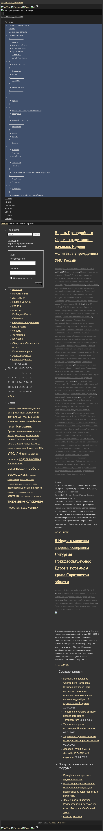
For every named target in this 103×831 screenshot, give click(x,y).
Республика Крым (90, 403)
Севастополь (60, 438)
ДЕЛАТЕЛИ (18, 297)
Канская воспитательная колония (77, 317)
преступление (23, 484)
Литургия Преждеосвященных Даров (71, 597)
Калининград (89, 310)
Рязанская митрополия (83, 413)
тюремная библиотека (76, 461)
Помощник (69, 381)
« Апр (11, 396)
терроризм (37, 496)
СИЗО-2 (72, 442)
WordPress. (61, 823)
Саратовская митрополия (66, 419)
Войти (38, 284)
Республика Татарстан (64, 410)
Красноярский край (75, 329)
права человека (27, 479)
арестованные (85, 275)
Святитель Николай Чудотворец (83, 429)
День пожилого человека (74, 285)
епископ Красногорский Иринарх (69, 291)
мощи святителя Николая (73, 339)
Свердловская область (65, 422)
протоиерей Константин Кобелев (69, 269)
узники (82, 464)
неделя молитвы (30, 459)
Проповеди (27, 431)
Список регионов (72, 816)
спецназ (93, 445)
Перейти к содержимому (12, 2)
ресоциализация (26, 492)
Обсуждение (19, 326)
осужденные (60, 358)
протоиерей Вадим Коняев (77, 603)
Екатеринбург (60, 288)
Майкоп (85, 333)
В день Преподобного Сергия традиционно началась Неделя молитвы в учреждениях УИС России (76, 246)
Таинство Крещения (73, 448)
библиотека (60, 278)
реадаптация (13, 492)
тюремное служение (25, 501)
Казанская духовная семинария (69, 310)
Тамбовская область (86, 451)
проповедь (33, 484)
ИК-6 (57, 307)
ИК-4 (86, 304)
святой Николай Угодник (65, 432)
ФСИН (24, 454)
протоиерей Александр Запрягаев (81, 387)
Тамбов (86, 448)
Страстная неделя (20, 448)
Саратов (91, 416)
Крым (86, 329)
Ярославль (77, 471)
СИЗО (57, 442)
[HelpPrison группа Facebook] (16, 7)
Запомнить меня (22, 278)
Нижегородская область (77, 345)
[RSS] (37, 7)
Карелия (58, 320)
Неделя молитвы (71, 272)
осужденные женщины (77, 358)
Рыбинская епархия (63, 413)
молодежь (91, 336)
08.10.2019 (89, 269)
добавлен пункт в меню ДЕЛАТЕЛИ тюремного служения (76, 753)
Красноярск (73, 326)
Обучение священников (25, 322)
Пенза (78, 362)
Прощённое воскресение (77, 775)
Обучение (17, 318)
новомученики (15, 463)
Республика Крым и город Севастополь (72, 406)
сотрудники (14, 496)
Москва (58, 339)
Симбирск (81, 442)
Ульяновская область (64, 467)
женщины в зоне (71, 297)
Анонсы (16, 310)
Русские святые (82, 410)
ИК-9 (67, 307)
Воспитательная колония (66, 281)
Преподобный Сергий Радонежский (82, 384)
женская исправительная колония (77, 294)
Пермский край (85, 374)
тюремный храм (71, 464)
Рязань (75, 416)
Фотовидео (18, 335)
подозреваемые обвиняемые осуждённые (73, 378)
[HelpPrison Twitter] (26, 7)
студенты (59, 448)
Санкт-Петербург (23, 444)
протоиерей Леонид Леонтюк (83, 394)
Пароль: (14, 268)
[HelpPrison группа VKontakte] (33, 7)
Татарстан (59, 455)
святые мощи (83, 432)
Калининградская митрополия (68, 313)
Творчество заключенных (66, 458)
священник (59, 435)
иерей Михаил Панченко (76, 301)
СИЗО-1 (64, 442)
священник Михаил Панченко (78, 435)
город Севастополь (86, 281)
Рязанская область (63, 416)
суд (22, 496)
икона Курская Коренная (81, 307)
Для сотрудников (21, 355)
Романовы (37, 431)
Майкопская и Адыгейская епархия (70, 336)
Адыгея (75, 275)
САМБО (83, 416)
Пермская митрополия (80, 371)
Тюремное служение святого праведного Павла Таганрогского (79, 715)
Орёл (95, 352)
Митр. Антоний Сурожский (24, 421)
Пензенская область (63, 368)
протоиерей (60, 387)
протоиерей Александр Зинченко (69, 390)
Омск (66, 349)
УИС (41, 448)
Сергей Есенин (86, 438)
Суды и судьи (32, 448)
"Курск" (68, 275)
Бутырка (69, 278)
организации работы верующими (77, 352)
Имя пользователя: (18, 256)
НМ (64, 600)
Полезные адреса (22, 351)
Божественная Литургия (19, 409)
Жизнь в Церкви (31, 417)
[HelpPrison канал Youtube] (6, 7)
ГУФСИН (58, 285)
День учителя (92, 285)
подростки (59, 381)
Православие (15, 431)
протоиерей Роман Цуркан (66, 397)
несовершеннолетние (73, 342)
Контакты (17, 339)
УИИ (88, 464)
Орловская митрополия (65, 355)
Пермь (96, 374)
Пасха (11, 426)
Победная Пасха (21, 314)
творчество (28, 496)
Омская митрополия (79, 349)
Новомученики (20, 293)
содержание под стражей (78, 445)
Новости (84, 272)
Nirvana (52, 823)
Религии (16, 306)
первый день (79, 368)
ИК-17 (80, 304)
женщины (59, 297)
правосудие (13, 484)
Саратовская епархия (64, 606)
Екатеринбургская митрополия (81, 288)
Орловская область (85, 355)
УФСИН (77, 467)
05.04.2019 (89, 590)
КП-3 (65, 326)
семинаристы (73, 438)
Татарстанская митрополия (77, 455)
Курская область (74, 333)
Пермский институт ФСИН (66, 374)
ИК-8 (62, 307)
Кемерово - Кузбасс (72, 320)
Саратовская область (87, 419)
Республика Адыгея (71, 400)
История (11, 421)
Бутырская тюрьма (82, 278)
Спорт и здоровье (22, 359)
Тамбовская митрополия (65, 451)
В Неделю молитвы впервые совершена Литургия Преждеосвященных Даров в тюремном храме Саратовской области (73, 561)
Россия (11, 435)
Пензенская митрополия (85, 365)
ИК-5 (91, 304)
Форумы (16, 330)
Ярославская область (76, 474)
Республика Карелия (73, 403)
